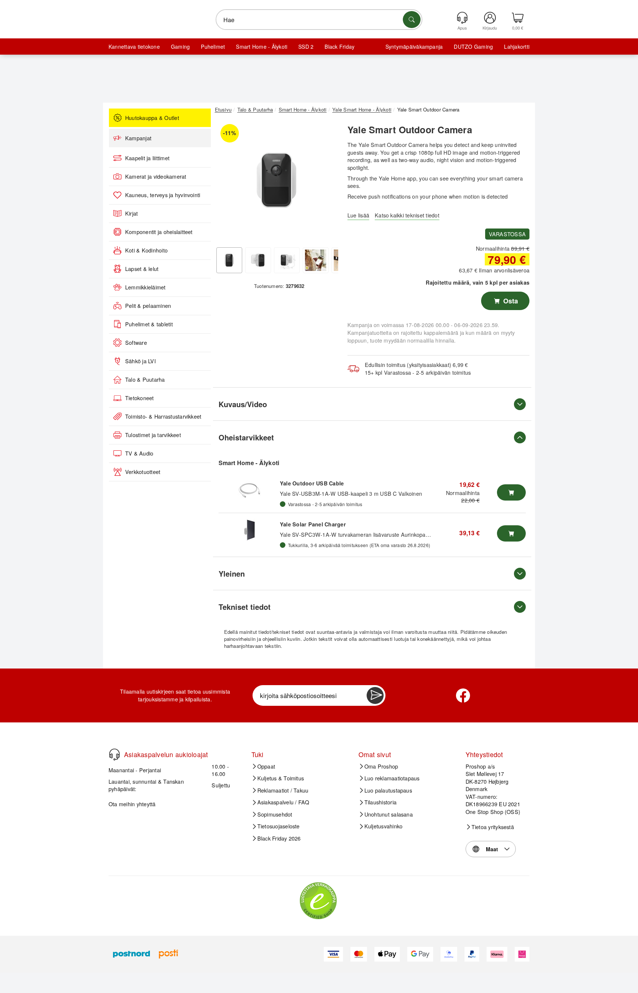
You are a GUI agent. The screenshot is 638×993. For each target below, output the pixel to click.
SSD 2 (305, 46)
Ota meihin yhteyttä (132, 804)
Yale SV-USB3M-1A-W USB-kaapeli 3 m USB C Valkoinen (351, 493)
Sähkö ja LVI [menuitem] (140, 361)
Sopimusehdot (274, 814)
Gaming (180, 46)
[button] (276, 180)
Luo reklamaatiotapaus (392, 778)
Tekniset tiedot (245, 606)
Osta (509, 301)
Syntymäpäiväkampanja (414, 46)
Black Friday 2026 (279, 838)
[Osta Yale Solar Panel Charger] (511, 533)
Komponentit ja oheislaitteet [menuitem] (159, 232)
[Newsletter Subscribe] (375, 695)
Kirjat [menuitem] (131, 213)
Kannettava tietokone (134, 46)
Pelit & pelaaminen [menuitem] (148, 305)
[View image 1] (229, 260)
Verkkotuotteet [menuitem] (142, 471)
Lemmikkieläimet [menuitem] (145, 287)
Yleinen (232, 573)
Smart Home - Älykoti (261, 46)
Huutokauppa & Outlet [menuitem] (152, 117)
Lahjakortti (516, 46)
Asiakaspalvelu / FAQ (283, 802)
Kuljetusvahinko (383, 826)
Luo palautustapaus (388, 790)
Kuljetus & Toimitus (280, 778)
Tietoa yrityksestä (492, 827)
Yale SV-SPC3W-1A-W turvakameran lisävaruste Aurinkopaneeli (358, 534)
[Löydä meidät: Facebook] (463, 695)
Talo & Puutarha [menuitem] (145, 379)
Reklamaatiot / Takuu (283, 790)
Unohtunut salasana (388, 814)
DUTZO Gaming (473, 46)
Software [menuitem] (136, 342)
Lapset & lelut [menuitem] (141, 268)
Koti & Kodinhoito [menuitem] (146, 250)
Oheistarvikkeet (246, 437)
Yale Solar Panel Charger (313, 524)
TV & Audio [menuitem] (139, 453)
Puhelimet (213, 46)
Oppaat (266, 766)
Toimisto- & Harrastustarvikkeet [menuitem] (163, 416)
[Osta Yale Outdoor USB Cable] (511, 492)
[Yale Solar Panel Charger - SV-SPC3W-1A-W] (249, 530)
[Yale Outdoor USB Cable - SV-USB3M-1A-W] (249, 489)
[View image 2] (258, 260)
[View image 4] (316, 260)
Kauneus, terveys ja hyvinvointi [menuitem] (162, 195)
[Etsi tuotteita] (412, 19)
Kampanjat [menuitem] (138, 138)
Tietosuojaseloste (278, 826)
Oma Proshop (381, 766)
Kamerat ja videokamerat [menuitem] (155, 176)
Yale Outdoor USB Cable (312, 483)
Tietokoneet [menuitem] (139, 398)
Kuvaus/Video (243, 404)
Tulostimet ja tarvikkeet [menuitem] (153, 435)
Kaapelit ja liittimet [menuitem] (147, 158)
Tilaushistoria (380, 802)
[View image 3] (287, 260)
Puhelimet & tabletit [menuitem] (149, 324)
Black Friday (339, 46)
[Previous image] (226, 182)
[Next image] (327, 182)
